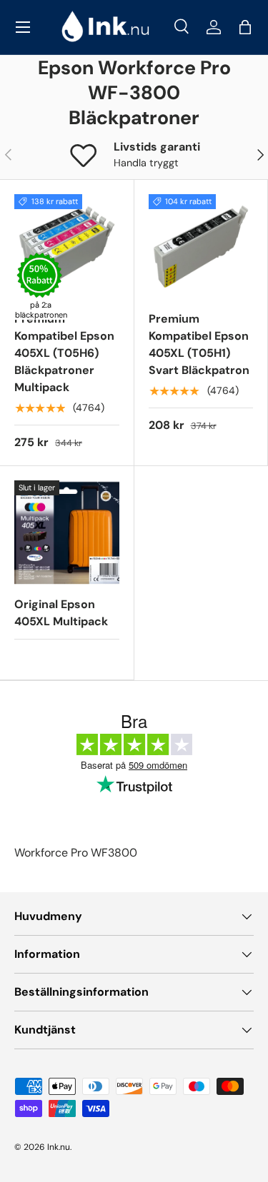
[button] (245, 27)
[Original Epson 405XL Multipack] (66, 532)
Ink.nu (58, 1147)
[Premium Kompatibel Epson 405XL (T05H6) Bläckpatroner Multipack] (66, 246)
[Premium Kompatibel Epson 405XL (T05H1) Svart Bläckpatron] (201, 246)
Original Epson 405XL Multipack (61, 613)
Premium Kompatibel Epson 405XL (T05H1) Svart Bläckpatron (199, 344)
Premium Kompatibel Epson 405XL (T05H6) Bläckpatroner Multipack (64, 353)
